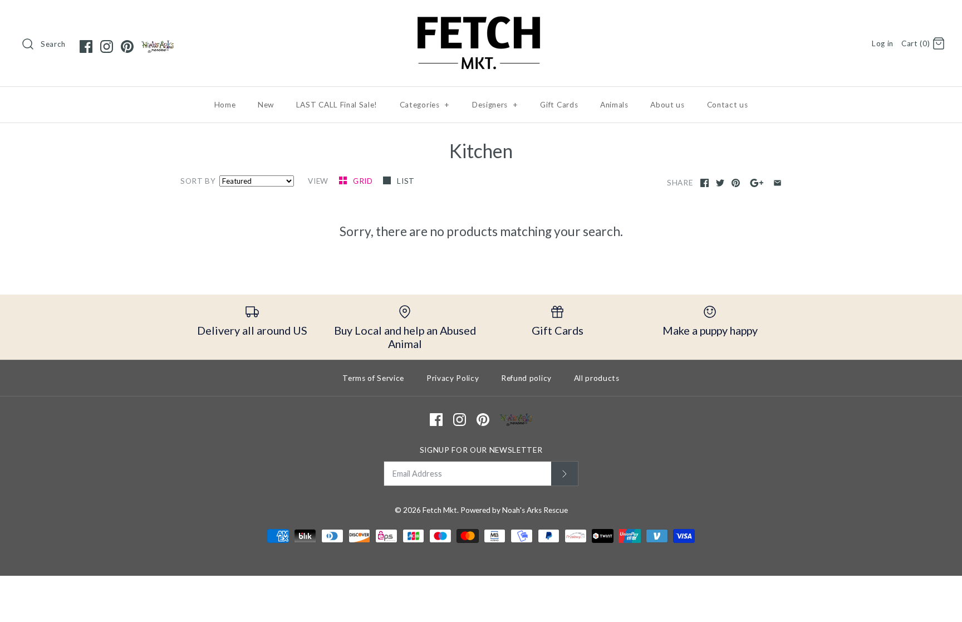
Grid (364, 181)
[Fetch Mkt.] (481, 19)
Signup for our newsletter (481, 449)
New (266, 104)
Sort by (198, 181)
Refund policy (526, 378)
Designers (495, 104)
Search (53, 44)
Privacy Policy (452, 378)
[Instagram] (106, 46)
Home (225, 104)
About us (667, 104)
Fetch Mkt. (441, 510)
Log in (883, 43)
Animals (614, 104)
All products (597, 378)
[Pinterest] (127, 46)
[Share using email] (777, 183)
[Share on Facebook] (704, 183)
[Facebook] (86, 46)
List (406, 181)
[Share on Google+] (757, 183)
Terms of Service (373, 378)
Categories (425, 104)
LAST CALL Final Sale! (336, 104)
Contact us (727, 104)
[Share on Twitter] (720, 183)
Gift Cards (559, 104)
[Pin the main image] (736, 183)
